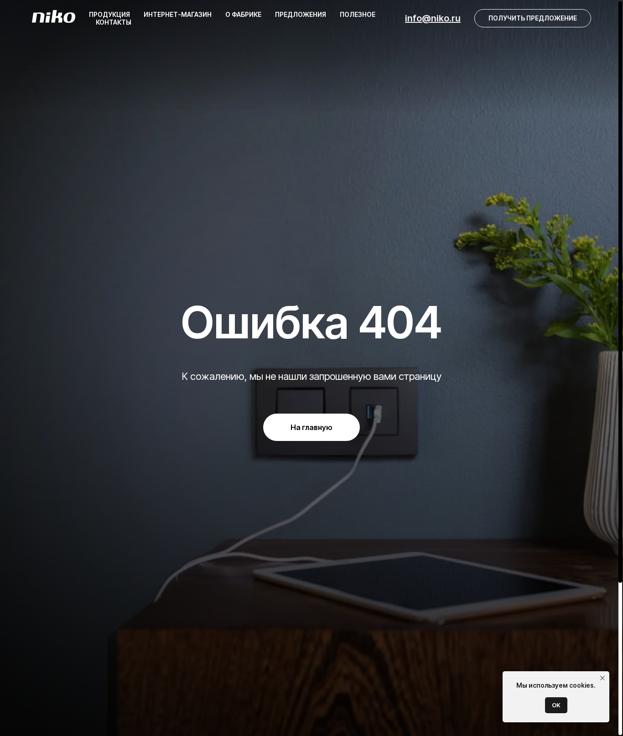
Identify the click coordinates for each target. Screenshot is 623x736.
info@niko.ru (433, 18)
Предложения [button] (300, 14)
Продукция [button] (109, 14)
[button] (532, 18)
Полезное (357, 14)
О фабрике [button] (243, 14)
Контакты (113, 22)
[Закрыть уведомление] (602, 678)
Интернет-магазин (178, 14)
